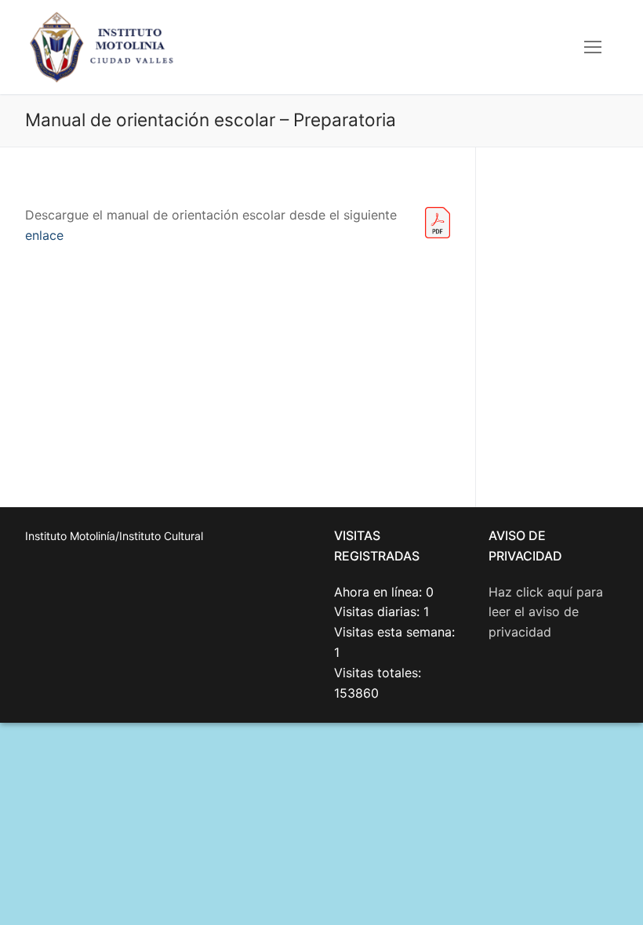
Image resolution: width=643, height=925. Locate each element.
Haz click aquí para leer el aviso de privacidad (546, 612)
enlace (44, 235)
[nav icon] (593, 47)
